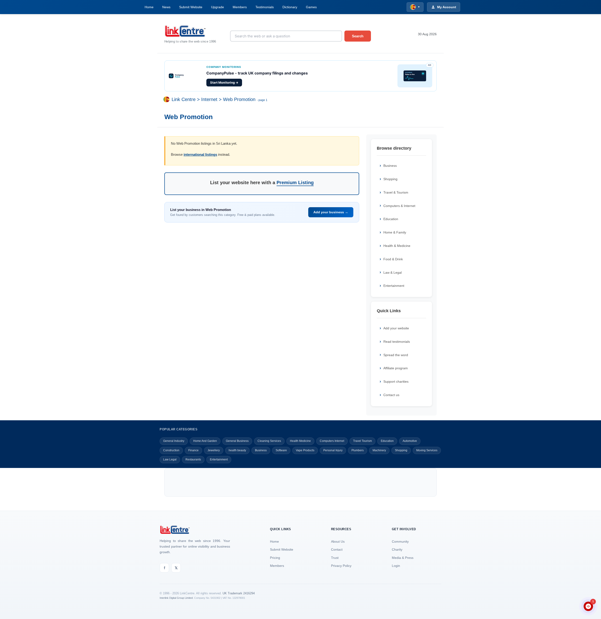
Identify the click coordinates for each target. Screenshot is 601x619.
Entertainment (393, 286)
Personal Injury (333, 450)
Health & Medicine (396, 246)
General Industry (173, 441)
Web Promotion (239, 99)
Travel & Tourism (395, 192)
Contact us (391, 395)
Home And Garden (205, 441)
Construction (171, 450)
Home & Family (394, 232)
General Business (237, 441)
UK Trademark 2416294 (239, 593)
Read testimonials (396, 341)
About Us (338, 541)
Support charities (395, 381)
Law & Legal (392, 272)
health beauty (237, 450)
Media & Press (402, 558)
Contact (337, 549)
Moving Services (426, 450)
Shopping (390, 179)
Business (390, 165)
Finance (193, 450)
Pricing (275, 558)
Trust (335, 558)
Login (396, 566)
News (166, 7)
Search (357, 36)
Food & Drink (393, 259)
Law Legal (170, 459)
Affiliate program (395, 368)
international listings (200, 154)
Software (281, 450)
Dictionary (289, 7)
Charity (397, 549)
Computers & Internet (399, 206)
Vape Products (305, 450)
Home (149, 7)
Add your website (396, 328)
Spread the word (395, 355)
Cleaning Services (269, 441)
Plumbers (357, 450)
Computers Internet (332, 441)
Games (311, 7)
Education (390, 219)
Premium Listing (295, 182)
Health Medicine (300, 441)
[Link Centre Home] (193, 31)
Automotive (410, 441)
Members (240, 7)
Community (400, 541)
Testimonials (264, 7)
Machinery (379, 450)
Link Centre (184, 99)
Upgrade (217, 7)
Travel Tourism (362, 441)
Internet (209, 99)
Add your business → (330, 212)
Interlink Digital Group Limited (176, 597)
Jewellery (214, 450)
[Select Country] (167, 99)
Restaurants (193, 459)
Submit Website (190, 7)
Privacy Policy (341, 566)
